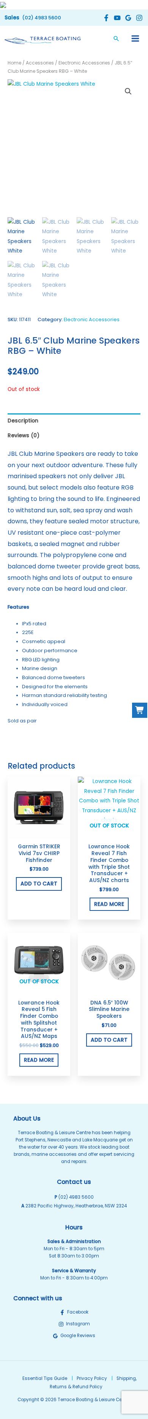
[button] (33, 17)
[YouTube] (116, 18)
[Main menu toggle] (135, 38)
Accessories (40, 63)
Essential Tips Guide (44, 1378)
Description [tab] (23, 420)
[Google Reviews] (127, 18)
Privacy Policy (92, 1378)
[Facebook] (105, 18)
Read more (109, 904)
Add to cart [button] (38, 883)
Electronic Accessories (84, 63)
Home (14, 63)
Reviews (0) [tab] (23, 435)
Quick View (39, 833)
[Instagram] (138, 18)
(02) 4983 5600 (76, 1197)
